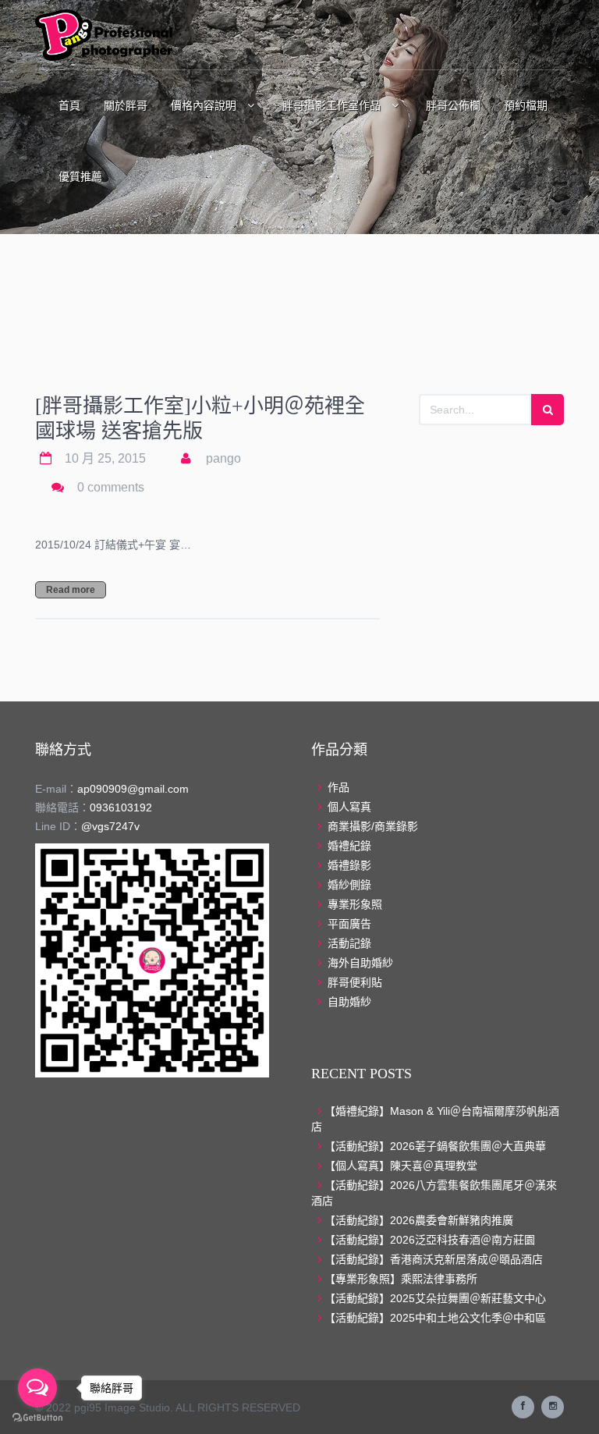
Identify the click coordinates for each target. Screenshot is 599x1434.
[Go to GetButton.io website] (37, 1418)
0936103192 (121, 807)
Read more (70, 589)
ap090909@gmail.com (133, 789)
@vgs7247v (110, 826)
